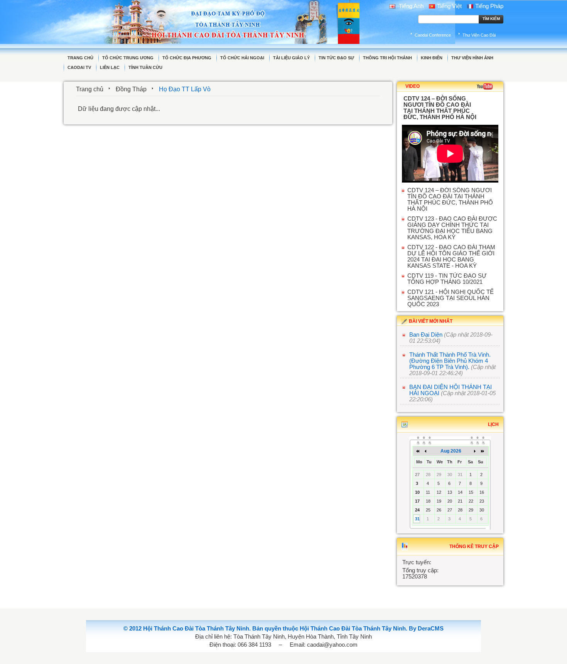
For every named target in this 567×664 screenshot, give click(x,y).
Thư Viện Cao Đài (479, 35)
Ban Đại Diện (425, 335)
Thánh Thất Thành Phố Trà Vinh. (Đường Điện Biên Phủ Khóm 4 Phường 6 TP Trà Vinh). (450, 361)
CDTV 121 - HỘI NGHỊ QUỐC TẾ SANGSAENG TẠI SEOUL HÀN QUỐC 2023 (450, 298)
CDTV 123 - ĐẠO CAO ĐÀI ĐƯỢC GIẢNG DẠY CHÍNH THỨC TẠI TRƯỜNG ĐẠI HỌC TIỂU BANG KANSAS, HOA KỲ (452, 228)
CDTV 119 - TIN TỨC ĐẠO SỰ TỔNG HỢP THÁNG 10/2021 (447, 279)
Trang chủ (89, 89)
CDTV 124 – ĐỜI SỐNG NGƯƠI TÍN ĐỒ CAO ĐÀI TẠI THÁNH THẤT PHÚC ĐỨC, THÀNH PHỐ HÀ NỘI (450, 199)
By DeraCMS (426, 628)
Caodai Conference (433, 35)
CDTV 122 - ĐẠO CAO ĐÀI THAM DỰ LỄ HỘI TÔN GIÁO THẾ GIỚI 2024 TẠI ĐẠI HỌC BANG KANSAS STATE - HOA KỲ (451, 256)
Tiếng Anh (410, 6)
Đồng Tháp (131, 89)
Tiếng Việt (449, 6)
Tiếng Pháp (489, 6)
